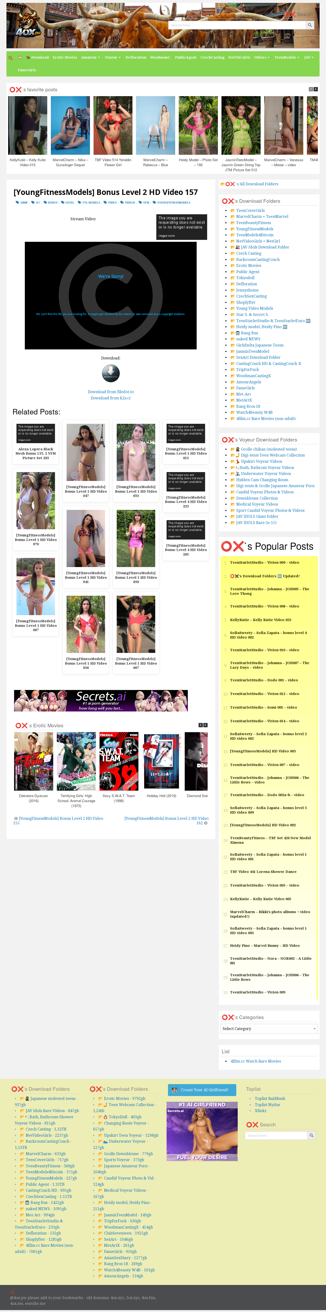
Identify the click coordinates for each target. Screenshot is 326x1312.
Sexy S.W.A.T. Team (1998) (119, 798)
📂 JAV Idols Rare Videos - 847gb (49, 1110)
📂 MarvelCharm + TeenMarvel (259, 216)
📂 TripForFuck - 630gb (119, 1221)
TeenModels (285, 57)
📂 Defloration (244, 284)
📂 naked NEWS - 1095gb (43, 1209)
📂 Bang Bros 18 (245, 406)
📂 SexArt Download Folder (256, 357)
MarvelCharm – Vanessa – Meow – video (283, 162)
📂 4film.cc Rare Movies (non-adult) (263, 418)
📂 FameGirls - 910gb (117, 1251)
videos (130, 202)
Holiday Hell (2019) (162, 795)
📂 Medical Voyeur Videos (254, 504)
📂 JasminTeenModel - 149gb (124, 1215)
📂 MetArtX (241, 400)
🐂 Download (37, 57)
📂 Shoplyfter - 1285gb (41, 1239)
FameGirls (27, 70)
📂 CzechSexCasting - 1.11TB (46, 1196)
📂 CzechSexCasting (249, 296)
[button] (11, 58)
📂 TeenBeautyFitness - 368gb (47, 1166)
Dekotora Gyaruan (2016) (33, 798)
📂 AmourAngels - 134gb (120, 1276)
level (70, 202)
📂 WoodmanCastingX (251, 376)
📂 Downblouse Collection (254, 498)
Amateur (89, 57)
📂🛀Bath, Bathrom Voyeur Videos (262, 467)
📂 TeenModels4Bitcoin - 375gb (48, 1172)
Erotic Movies (65, 57)
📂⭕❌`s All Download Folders (249, 184)
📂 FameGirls (243, 388)
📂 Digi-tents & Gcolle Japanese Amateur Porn (273, 486)
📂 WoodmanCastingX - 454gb (125, 1227)
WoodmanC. (160, 57)
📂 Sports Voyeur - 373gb (121, 1160)
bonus (53, 202)
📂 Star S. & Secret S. (250, 314)
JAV (307, 57)
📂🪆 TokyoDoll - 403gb (120, 1117)
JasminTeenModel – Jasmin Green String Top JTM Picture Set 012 (241, 164)
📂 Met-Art (241, 394)
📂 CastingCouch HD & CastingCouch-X (266, 363)
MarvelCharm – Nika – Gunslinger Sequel (70, 162)
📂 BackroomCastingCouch (255, 259)
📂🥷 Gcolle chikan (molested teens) (264, 449)
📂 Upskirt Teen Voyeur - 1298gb (128, 1135)
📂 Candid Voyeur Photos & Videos (262, 492)
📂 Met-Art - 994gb (37, 1215)
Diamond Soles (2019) (204, 795)
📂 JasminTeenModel (250, 351)
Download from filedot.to (111, 392)
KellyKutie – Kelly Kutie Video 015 (28, 162)
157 (38, 202)
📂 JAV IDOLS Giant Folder (255, 516)
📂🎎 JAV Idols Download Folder (260, 247)
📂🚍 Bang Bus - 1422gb (42, 1202)
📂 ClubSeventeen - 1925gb (123, 1233)
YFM (146, 202)
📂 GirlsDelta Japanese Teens (257, 345)
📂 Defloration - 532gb (40, 1233)
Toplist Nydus (267, 1105)
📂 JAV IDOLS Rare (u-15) (253, 522)
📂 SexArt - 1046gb (115, 1239)
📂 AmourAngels (246, 382)
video (112, 202)
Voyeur (111, 57)
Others (260, 57)
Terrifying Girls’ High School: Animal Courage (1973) (76, 800)
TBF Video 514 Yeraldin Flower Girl (113, 162)
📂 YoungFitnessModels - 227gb (48, 1178)
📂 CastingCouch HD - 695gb (45, 1190)
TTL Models (91, 202)
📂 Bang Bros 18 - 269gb (120, 1264)
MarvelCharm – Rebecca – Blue (155, 162)
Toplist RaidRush (270, 1098)
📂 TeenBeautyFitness (251, 223)
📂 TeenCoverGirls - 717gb (44, 1160)
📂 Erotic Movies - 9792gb (121, 1098)
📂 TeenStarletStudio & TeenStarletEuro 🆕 (270, 321)
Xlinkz (261, 1110)
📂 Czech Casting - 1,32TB (43, 1129)
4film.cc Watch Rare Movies (256, 1061)
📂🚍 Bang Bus (244, 333)
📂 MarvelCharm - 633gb (43, 1154)
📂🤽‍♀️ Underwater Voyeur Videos (261, 473)
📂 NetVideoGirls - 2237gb (44, 1135)
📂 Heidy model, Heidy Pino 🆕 (259, 327)
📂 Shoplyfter (243, 302)
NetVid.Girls (239, 57)
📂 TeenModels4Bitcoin (252, 235)
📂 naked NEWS (245, 339)
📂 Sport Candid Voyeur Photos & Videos (268, 510)
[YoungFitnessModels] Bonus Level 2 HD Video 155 (58, 820)
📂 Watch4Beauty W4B (252, 412)
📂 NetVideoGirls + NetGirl (255, 241)
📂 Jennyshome (245, 290)
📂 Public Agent (245, 272)
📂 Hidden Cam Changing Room (259, 480)
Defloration (136, 57)
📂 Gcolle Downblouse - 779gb (125, 1154)
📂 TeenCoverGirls (248, 210)
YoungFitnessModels (173, 202)
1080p (24, 202)
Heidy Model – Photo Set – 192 (198, 162)
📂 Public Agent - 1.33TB (42, 1184)
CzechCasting (212, 57)
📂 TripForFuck (245, 369)
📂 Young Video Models (252, 308)
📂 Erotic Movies (246, 265)
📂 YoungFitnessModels (252, 229)
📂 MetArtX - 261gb (116, 1245)
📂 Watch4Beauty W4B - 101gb (126, 1270)
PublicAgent (186, 57)
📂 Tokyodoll (242, 278)
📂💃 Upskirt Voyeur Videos (256, 461)
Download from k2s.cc (111, 398)
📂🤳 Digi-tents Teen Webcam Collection (268, 455)
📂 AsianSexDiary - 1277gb (122, 1258)
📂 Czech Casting (246, 253)
